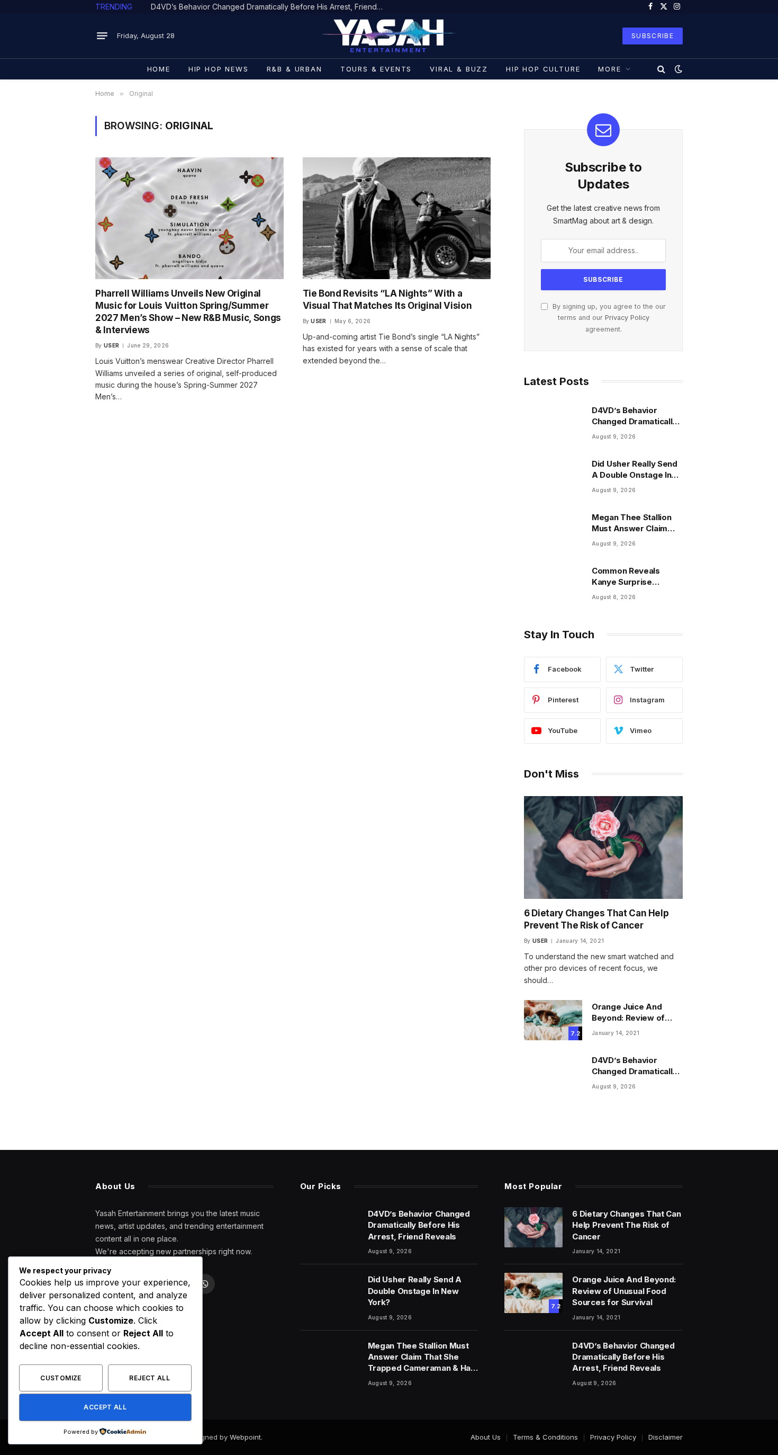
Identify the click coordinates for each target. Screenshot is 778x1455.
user (111, 345)
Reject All (149, 1378)
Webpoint (245, 1437)
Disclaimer (665, 1437)
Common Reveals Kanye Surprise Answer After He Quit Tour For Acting (634, 577)
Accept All (105, 1407)
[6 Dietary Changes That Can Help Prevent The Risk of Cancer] (603, 847)
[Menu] (102, 36)
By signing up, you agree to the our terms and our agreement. (608, 317)
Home (158, 69)
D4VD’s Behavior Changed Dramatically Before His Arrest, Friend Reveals (634, 416)
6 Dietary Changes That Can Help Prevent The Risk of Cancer (596, 919)
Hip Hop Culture (543, 69)
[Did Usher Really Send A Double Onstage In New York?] (553, 477)
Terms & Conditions (545, 1437)
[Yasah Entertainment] (389, 35)
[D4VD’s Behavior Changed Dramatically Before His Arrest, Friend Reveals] (553, 424)
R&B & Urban (294, 69)
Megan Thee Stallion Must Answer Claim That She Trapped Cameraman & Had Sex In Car (636, 523)
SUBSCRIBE (652, 36)
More (609, 69)
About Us (486, 1437)
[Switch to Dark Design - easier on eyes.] (677, 69)
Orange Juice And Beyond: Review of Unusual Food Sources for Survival (635, 1013)
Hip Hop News (218, 69)
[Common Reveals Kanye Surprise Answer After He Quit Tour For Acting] (553, 584)
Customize (60, 1378)
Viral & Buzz (459, 69)
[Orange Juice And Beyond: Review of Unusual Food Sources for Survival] (553, 1020)
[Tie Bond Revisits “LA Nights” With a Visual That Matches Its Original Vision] (397, 218)
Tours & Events (376, 69)
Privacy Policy (627, 318)
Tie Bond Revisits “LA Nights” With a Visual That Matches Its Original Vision (387, 299)
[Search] (661, 69)
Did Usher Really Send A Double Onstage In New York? (247, 6)
